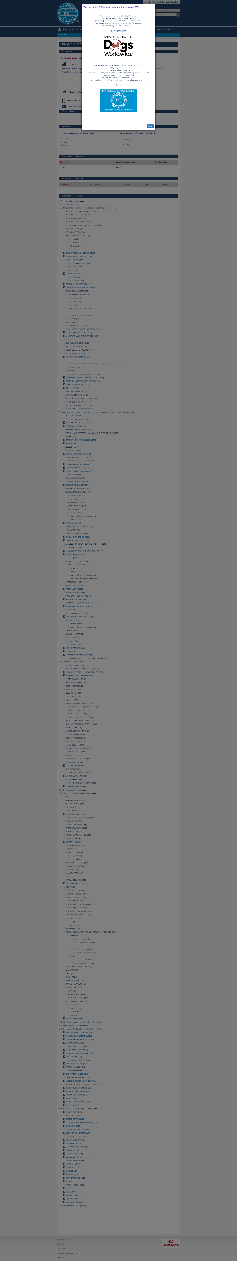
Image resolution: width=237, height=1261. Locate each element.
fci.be (118, 85)
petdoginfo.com (118, 30)
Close (150, 126)
